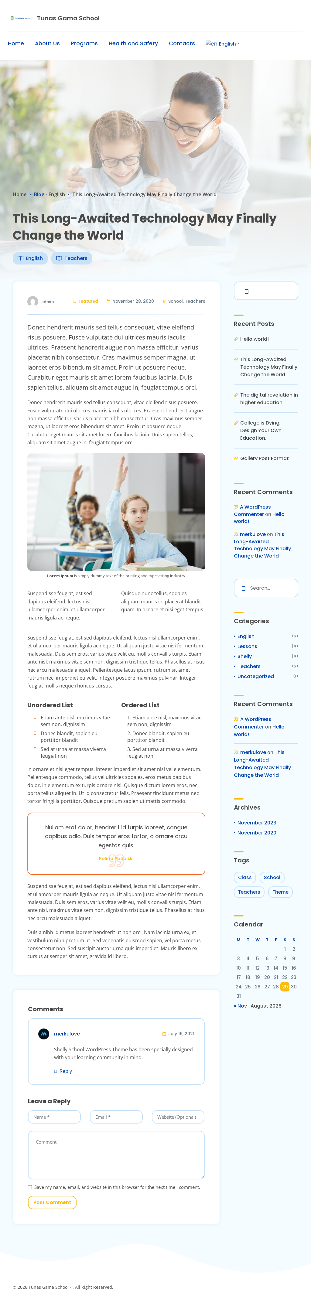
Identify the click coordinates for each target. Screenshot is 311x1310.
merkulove (253, 534)
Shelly (245, 656)
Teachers (75, 258)
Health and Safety (133, 43)
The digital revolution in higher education (269, 398)
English (57, 194)
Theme (280, 892)
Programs (84, 43)
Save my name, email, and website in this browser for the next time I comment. (117, 1187)
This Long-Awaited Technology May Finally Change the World (268, 367)
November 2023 (257, 822)
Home (16, 43)
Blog (39, 194)
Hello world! (254, 339)
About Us (47, 43)
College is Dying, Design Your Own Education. (261, 430)
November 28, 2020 (133, 301)
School (175, 301)
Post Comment (52, 1202)
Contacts (182, 43)
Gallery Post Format (264, 458)
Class (245, 877)
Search (245, 290)
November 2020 (257, 832)
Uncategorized (256, 676)
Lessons (247, 646)
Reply (66, 1071)
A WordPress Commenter (252, 510)
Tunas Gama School (68, 18)
